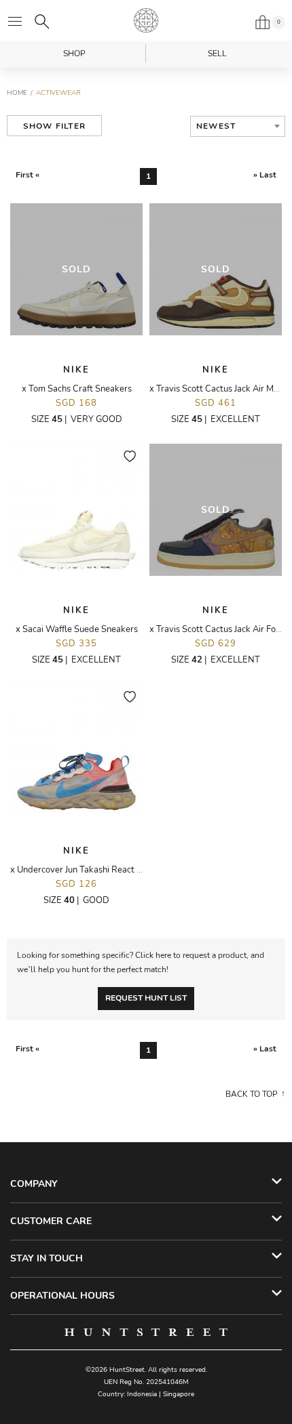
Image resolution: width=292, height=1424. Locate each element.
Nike (76, 370)
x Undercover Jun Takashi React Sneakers (91, 870)
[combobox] (238, 126)
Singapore (178, 1394)
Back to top (251, 1094)
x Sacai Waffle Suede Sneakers (77, 629)
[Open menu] (15, 22)
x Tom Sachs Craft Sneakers (77, 389)
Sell (217, 53)
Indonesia (142, 1394)
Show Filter (54, 126)
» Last (264, 174)
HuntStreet (146, 20)
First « (27, 174)
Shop (74, 53)
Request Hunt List (146, 997)
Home (17, 93)
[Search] (42, 22)
